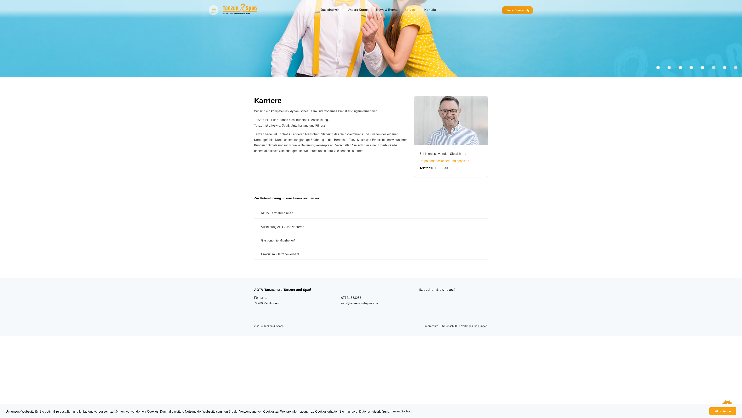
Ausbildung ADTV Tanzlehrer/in (282, 227)
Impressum (431, 325)
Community (517, 10)
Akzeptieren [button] (723, 411)
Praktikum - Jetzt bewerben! (279, 254)
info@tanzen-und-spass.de (359, 303)
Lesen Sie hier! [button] (401, 411)
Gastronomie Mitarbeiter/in (278, 240)
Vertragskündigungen (474, 325)
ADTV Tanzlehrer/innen (276, 213)
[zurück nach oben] (727, 395)
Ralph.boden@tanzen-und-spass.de (444, 161)
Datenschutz (449, 325)
